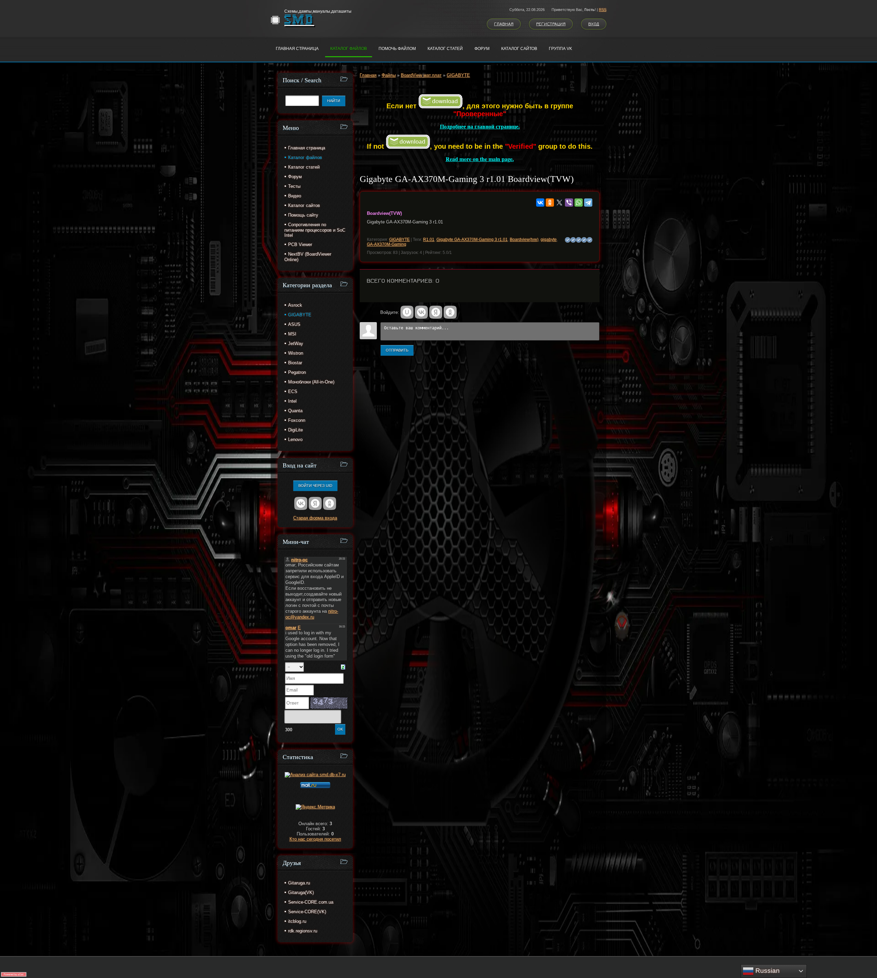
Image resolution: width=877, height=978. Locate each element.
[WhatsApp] (579, 202)
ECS (292, 391)
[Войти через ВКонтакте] (421, 312)
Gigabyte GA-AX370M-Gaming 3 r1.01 (472, 239)
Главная (504, 24)
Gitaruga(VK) (301, 892)
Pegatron (297, 372)
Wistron (295, 353)
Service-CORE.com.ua (310, 902)
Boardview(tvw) (524, 239)
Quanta (295, 410)
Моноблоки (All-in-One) (311, 381)
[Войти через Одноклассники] (450, 312)
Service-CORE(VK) (307, 911)
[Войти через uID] (406, 312)
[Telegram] (588, 202)
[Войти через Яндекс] (435, 312)
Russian (767, 970)
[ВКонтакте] (540, 202)
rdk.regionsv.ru (302, 930)
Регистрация (551, 24)
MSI (292, 334)
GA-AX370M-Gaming (386, 244)
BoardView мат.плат (421, 75)
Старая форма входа (315, 518)
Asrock (295, 305)
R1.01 (428, 239)
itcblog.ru (297, 921)
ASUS (294, 324)
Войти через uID (315, 486)
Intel (292, 401)
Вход (593, 24)
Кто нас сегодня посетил (315, 839)
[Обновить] (343, 666)
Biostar (295, 362)
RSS (602, 10)
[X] (559, 202)
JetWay (295, 343)
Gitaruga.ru (299, 882)
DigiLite (295, 429)
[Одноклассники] (550, 202)
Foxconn (296, 420)
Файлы (389, 75)
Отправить (397, 350)
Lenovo (295, 439)
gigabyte (549, 239)
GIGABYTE (458, 75)
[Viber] (569, 202)
